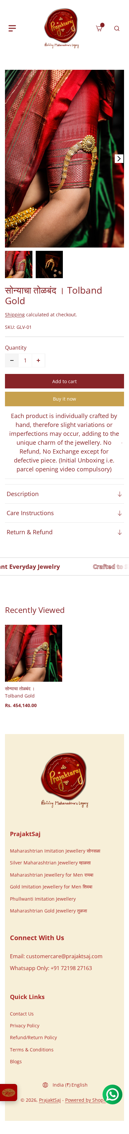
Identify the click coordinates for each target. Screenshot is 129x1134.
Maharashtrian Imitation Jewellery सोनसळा (55, 851)
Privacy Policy (24, 1025)
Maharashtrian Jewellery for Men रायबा (51, 875)
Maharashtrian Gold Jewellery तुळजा (48, 911)
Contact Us (22, 1014)
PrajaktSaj (50, 1100)
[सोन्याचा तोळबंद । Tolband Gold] (64, 159)
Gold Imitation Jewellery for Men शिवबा (51, 886)
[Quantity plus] (38, 360)
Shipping (15, 314)
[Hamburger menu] (12, 28)
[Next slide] (119, 158)
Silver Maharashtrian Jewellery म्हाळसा (50, 862)
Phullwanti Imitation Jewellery (43, 899)
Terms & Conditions (32, 1049)
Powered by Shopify (87, 1100)
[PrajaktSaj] (64, 780)
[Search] (116, 28)
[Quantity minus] (12, 360)
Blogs (16, 1061)
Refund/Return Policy (33, 1037)
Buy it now (64, 399)
